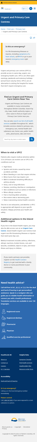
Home (3, 29)
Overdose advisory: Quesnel (10, 2)
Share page (34, 37)
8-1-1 (25, 8)
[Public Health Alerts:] (2, 2)
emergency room (18, 59)
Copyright (18, 427)
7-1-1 (24, 287)
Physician (10, 331)
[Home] (6, 8)
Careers (3, 366)
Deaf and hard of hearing (9, 381)
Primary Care (20, 29)
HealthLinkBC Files (25, 366)
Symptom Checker (25, 359)
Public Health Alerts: (2, 2)
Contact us (4, 363)
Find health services (25, 363)
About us (4, 359)
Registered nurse (13, 311)
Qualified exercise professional (18, 337)
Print (31, 37)
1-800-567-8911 (8, 400)
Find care (10, 29)
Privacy (4, 428)
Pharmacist (11, 324)
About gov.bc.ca (7, 427)
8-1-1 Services (5, 369)
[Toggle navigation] (34, 8)
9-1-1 (20, 56)
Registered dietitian (14, 318)
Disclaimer (26, 427)
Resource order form (26, 369)
